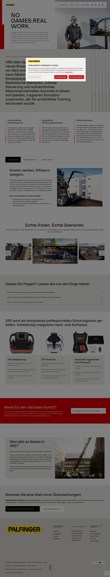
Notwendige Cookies (61, 77)
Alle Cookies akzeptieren (76, 77)
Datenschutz (69, 72)
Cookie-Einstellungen (34, 77)
